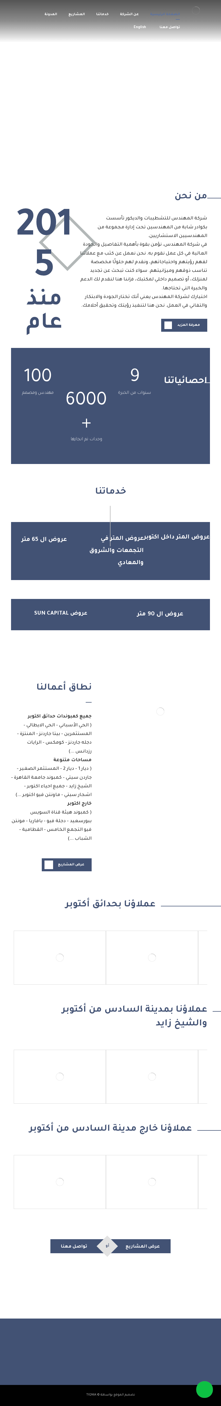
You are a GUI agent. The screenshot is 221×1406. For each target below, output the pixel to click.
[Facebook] (126, 1360)
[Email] (94, 1360)
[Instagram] (115, 1360)
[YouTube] (105, 1360)
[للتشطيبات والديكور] (196, 10)
